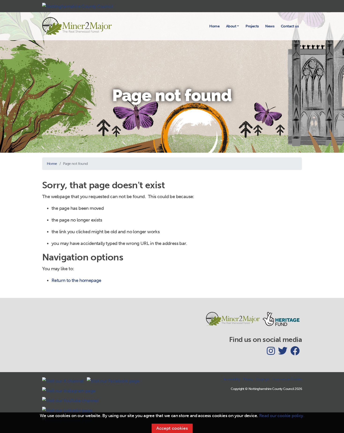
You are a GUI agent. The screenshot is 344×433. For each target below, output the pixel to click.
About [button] (231, 26)
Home (214, 26)
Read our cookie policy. (281, 415)
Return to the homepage (76, 280)
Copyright (263, 379)
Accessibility (231, 379)
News (269, 26)
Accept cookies (172, 428)
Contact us (290, 26)
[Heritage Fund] (282, 321)
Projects (252, 26)
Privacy (248, 379)
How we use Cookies (287, 379)
